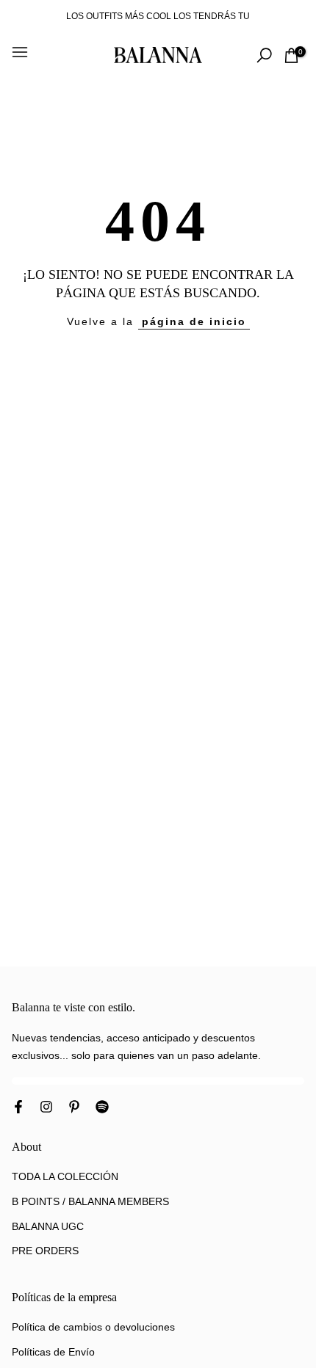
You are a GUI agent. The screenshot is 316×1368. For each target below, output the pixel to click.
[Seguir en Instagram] (46, 1108)
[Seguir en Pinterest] (74, 1108)
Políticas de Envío (53, 1352)
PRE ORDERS (45, 1250)
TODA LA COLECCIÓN (65, 1176)
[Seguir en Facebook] (18, 1108)
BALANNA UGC (48, 1226)
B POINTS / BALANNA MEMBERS (90, 1201)
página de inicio (194, 321)
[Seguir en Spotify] (102, 1108)
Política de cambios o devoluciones (93, 1327)
